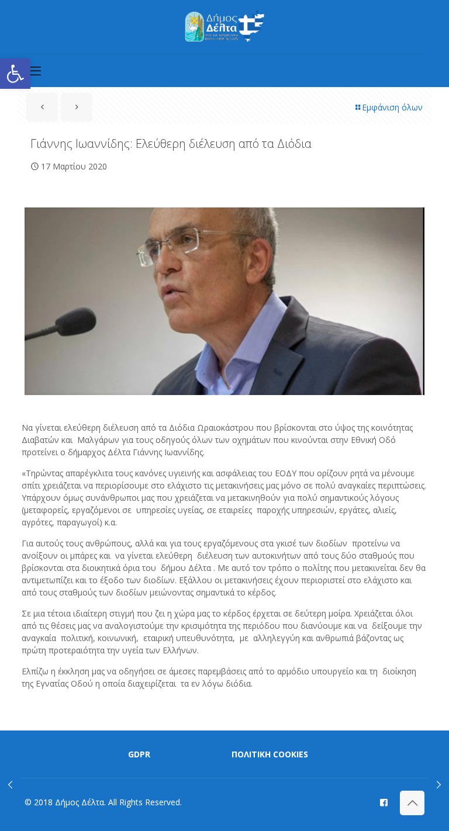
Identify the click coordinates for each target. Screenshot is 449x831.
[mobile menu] (34, 70)
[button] (15, 73)
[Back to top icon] (412, 803)
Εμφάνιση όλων (392, 107)
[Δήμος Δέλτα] (225, 26)
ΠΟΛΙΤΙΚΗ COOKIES (270, 754)
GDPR (139, 754)
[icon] (383, 802)
